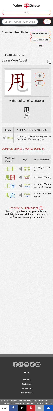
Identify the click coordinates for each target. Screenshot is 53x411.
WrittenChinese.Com (26, 400)
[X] (22, 408)
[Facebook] (13, 408)
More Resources (26, 393)
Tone (40, 46)
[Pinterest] (30, 408)
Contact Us (26, 384)
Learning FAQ (26, 388)
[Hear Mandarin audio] (39, 75)
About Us (26, 380)
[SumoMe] (48, 408)
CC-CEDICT (39, 403)
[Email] (39, 408)
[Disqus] (26, 259)
